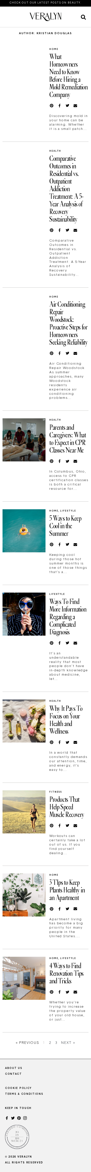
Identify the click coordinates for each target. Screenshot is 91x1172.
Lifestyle (68, 511)
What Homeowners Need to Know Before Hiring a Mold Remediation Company (68, 75)
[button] (83, 17)
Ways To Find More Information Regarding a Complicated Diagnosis (67, 616)
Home (53, 49)
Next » (68, 1043)
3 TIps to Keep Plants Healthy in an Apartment (67, 889)
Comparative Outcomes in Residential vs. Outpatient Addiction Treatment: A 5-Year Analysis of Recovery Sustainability (66, 188)
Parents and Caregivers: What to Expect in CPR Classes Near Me (67, 438)
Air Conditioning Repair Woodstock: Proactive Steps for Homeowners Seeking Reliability (68, 322)
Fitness (55, 792)
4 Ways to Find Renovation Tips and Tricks (66, 973)
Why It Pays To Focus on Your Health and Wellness (65, 719)
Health (55, 151)
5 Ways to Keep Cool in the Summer (65, 525)
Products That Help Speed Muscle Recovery (66, 806)
